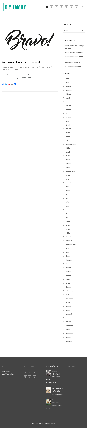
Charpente (68, 86)
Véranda (68, 125)
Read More (26, 78)
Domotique (69, 90)
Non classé (69, 314)
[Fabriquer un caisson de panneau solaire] (48, 402)
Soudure (68, 252)
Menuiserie (69, 264)
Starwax (68, 156)
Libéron (68, 167)
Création (68, 225)
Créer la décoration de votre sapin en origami (53, 375)
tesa (67, 113)
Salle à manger (70, 291)
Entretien (68, 105)
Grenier (68, 136)
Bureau (68, 283)
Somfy (67, 186)
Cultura (68, 159)
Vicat (67, 194)
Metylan (68, 148)
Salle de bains (70, 298)
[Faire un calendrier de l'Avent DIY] (48, 390)
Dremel (68, 152)
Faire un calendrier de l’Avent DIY (74, 52)
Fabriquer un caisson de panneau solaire (57, 402)
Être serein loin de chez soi (72, 63)
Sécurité (68, 98)
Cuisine (68, 302)
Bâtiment (68, 237)
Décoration (69, 341)
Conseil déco (13, 70)
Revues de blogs (70, 171)
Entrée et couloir (70, 183)
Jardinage (68, 318)
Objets (67, 217)
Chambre (68, 287)
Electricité (68, 271)
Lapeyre (68, 175)
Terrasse (68, 117)
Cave (67, 140)
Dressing (68, 109)
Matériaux (68, 94)
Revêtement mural (71, 244)
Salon (67, 295)
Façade (68, 179)
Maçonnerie (69, 260)
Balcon (67, 121)
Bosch (67, 82)
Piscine (68, 310)
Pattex (67, 206)
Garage (68, 132)
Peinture (68, 210)
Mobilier (68, 221)
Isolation (68, 233)
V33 (67, 102)
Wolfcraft (68, 163)
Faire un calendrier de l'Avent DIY (57, 389)
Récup (67, 248)
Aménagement (70, 325)
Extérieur (68, 329)
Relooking (68, 337)
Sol (66, 213)
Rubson (68, 190)
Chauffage (68, 256)
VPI (67, 198)
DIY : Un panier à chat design (73, 66)
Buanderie (68, 129)
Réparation (69, 240)
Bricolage (68, 275)
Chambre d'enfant (71, 144)
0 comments (45, 67)
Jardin (67, 78)
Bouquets (68, 306)
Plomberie (68, 267)
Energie (68, 229)
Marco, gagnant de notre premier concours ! (21, 62)
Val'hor (67, 202)
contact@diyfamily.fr (8, 374)
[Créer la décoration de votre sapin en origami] (48, 373)
